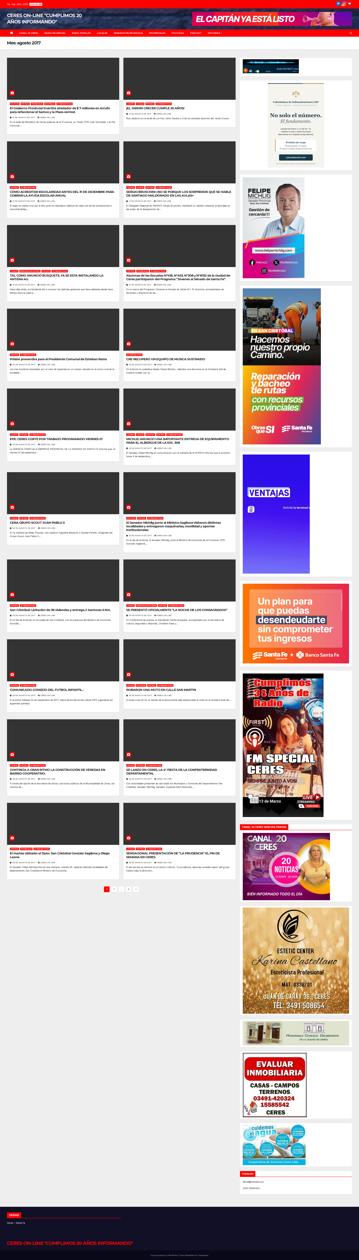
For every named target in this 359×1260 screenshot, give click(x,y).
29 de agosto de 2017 (24, 615)
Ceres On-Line (47, 117)
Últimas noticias (64, 104)
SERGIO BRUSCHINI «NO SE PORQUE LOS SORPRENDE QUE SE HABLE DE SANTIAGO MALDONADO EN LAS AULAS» (178, 193)
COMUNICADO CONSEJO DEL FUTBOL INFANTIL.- (47, 690)
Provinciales (157, 33)
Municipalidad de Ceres (30, 271)
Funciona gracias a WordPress (164, 1255)
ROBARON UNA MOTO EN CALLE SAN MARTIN (161, 690)
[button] (351, 33)
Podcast (196, 33)
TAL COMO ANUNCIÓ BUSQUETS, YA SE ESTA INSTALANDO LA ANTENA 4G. (56, 277)
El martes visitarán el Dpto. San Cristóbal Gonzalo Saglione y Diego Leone (60, 855)
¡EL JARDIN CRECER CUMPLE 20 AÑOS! (155, 108)
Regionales (50, 104)
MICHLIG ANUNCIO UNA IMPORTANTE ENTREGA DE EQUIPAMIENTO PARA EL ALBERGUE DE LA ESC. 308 (177, 441)
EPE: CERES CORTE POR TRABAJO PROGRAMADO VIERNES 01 (56, 439)
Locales (102, 33)
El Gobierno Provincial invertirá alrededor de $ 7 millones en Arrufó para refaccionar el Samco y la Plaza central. (60, 110)
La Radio (130, 104)
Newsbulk (189, 1255)
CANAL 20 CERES (28, 33)
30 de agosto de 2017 (24, 365)
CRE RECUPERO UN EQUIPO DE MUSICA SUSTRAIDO (165, 359)
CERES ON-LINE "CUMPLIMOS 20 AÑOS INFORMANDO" (70, 1243)
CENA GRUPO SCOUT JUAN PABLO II (37, 523)
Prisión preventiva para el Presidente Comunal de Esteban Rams (58, 359)
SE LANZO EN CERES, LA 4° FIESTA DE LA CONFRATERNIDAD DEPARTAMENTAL (171, 771)
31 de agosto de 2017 (24, 117)
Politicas (15, 104)
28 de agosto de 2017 (24, 779)
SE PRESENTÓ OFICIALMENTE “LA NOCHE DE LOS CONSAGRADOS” (176, 610)
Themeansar (203, 1255)
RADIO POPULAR (81, 33)
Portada (25, 104)
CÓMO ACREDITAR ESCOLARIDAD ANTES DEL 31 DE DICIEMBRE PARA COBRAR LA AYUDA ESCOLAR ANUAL (62, 193)
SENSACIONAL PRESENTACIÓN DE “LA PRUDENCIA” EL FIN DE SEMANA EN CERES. (173, 855)
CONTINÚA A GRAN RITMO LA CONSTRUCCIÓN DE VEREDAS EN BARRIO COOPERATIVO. (57, 771)
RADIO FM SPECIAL (55, 33)
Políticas (178, 33)
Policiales (141, 685)
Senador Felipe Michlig (128, 33)
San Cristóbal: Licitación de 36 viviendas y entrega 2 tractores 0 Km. (60, 610)
